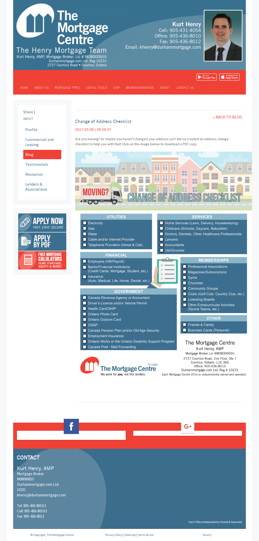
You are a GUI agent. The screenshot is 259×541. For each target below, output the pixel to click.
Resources (34, 174)
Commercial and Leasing (39, 142)
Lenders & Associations (36, 187)
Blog (29, 154)
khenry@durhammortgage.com (41, 495)
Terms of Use (145, 535)
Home (24, 87)
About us (41, 87)
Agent (165, 87)
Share (28, 111)
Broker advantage (140, 87)
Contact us (185, 87)
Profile (31, 129)
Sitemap (130, 535)
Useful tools (96, 87)
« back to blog (227, 116)
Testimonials (36, 164)
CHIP (116, 87)
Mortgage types (67, 87)
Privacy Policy (114, 535)
